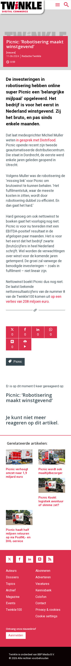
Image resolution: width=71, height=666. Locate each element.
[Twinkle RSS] (49, 559)
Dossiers (12, 577)
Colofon (41, 597)
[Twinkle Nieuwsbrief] (39, 559)
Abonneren (43, 571)
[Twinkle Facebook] (19, 559)
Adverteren (43, 577)
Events (10, 603)
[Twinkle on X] (9, 559)
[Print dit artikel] (25, 344)
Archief (11, 590)
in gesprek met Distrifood (35, 140)
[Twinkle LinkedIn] (29, 559)
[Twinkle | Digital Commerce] (22, 7)
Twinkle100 (14, 610)
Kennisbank (43, 590)
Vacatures (42, 584)
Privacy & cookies (48, 610)
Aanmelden (15, 635)
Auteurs (11, 571)
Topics (10, 584)
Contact (41, 603)
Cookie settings (46, 616)
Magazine (13, 597)
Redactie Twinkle (31, 56)
